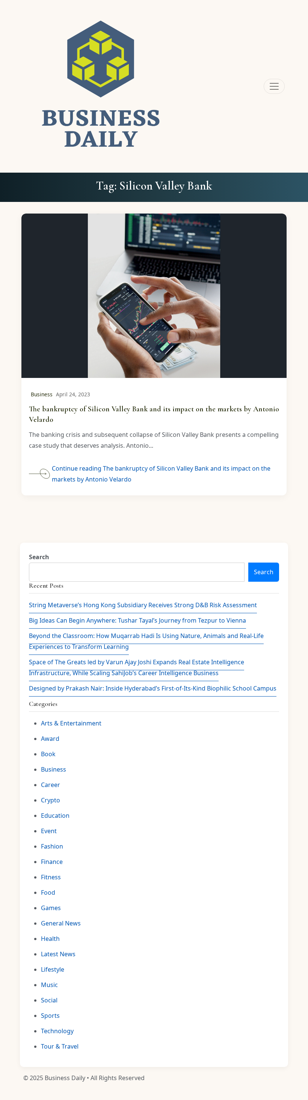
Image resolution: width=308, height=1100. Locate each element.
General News (61, 923)
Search (39, 557)
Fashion (52, 846)
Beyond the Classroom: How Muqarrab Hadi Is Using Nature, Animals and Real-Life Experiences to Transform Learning (146, 641)
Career (50, 785)
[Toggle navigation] (274, 86)
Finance (52, 862)
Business (42, 394)
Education (55, 815)
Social (49, 1000)
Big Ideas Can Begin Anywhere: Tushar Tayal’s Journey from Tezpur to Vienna (137, 620)
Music (49, 985)
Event (49, 831)
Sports (50, 1015)
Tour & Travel (60, 1046)
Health (50, 938)
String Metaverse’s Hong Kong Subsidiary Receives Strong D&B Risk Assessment (143, 605)
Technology (57, 1031)
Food (48, 892)
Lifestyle (52, 969)
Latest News (58, 954)
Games (51, 908)
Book (48, 754)
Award (50, 738)
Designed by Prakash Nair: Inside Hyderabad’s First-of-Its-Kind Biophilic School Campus (152, 688)
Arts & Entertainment (71, 723)
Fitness (51, 877)
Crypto (50, 800)
